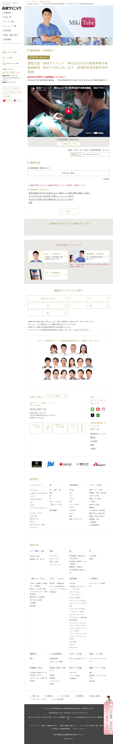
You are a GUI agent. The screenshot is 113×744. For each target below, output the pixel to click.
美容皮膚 (72, 578)
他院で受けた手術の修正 (97, 513)
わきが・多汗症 (94, 496)
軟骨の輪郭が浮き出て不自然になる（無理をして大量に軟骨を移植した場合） (60, 193)
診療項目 (7, 12)
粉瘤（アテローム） (75, 519)
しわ (31, 502)
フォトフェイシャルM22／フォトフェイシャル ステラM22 (78, 603)
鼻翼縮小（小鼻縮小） (76, 567)
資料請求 (82, 428)
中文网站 (8, 100)
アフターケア (73, 426)
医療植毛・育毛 (94, 519)
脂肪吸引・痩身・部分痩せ (97, 493)
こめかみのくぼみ (35, 499)
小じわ (32, 496)
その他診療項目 (94, 525)
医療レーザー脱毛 (95, 499)
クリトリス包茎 (74, 675)
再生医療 (53, 510)
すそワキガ (73, 672)
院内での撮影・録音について (68, 725)
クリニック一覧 (10, 26)
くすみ (71, 499)
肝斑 (70, 516)
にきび (71, 507)
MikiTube (35, 1)
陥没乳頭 (92, 681)
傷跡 (31, 658)
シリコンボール (55, 681)
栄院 (92, 445)
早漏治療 (52, 678)
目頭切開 (33, 603)
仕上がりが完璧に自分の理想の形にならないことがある (51, 199)
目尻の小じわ (34, 519)
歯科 (51, 493)
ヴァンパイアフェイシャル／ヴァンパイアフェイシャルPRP (78, 636)
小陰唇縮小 (73, 678)
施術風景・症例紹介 (45, 1)
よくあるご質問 (54, 396)
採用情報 (7, 39)
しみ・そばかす (74, 504)
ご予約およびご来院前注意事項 (60, 729)
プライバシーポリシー (79, 729)
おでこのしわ (34, 490)
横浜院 (93, 437)
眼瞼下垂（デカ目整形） (38, 597)
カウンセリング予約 (12, 52)
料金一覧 (7, 17)
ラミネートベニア (55, 564)
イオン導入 (73, 642)
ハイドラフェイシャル (76, 614)
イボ (70, 496)
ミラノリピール (74, 592)
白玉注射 (72, 583)
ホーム (28, 1)
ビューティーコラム (39, 699)
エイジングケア (36, 485)
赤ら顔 (71, 490)
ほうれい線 (33, 516)
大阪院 (93, 449)
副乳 (90, 672)
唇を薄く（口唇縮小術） (57, 583)
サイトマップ (35, 725)
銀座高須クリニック (98, 434)
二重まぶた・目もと (56, 504)
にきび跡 (72, 510)
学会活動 (7, 96)
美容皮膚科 (73, 485)
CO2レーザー (73, 647)
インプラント (54, 556)
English (18, 100)
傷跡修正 (92, 507)
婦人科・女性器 (94, 504)
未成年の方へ (17, 88)
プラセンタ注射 (74, 597)
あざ (70, 493)
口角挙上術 (53, 592)
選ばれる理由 (17, 92)
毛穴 (70, 501)
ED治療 (52, 675)
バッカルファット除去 (76, 611)
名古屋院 (93, 441)
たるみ (32, 505)
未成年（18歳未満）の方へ (49, 725)
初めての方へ (7, 88)
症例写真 (7, 30)
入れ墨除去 (92, 522)
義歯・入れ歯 (54, 562)
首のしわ (33, 522)
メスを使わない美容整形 (97, 510)
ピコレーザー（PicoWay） (77, 609)
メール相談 (9, 57)
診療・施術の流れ (11, 35)
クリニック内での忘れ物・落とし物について (93, 725)
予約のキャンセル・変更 (13, 63)
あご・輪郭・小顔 (55, 490)
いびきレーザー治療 (56, 661)
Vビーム (72, 645)
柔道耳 (91, 559)
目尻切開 (33, 606)
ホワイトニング (55, 559)
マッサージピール (75, 595)
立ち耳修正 (92, 556)
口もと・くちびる (55, 501)
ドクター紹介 (9, 21)
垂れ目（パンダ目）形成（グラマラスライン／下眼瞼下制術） (38, 591)
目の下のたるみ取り (36, 600)
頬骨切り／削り (35, 556)
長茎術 (52, 684)
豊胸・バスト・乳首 (95, 490)
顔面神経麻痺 (54, 658)
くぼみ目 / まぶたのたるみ (38, 493)
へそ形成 (92, 501)
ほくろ (71, 513)
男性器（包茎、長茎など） (97, 516)
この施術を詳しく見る (68, 144)
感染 (30, 203)
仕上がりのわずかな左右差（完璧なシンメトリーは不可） (52, 196)
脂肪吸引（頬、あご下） (38, 559)
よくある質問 (58, 699)
